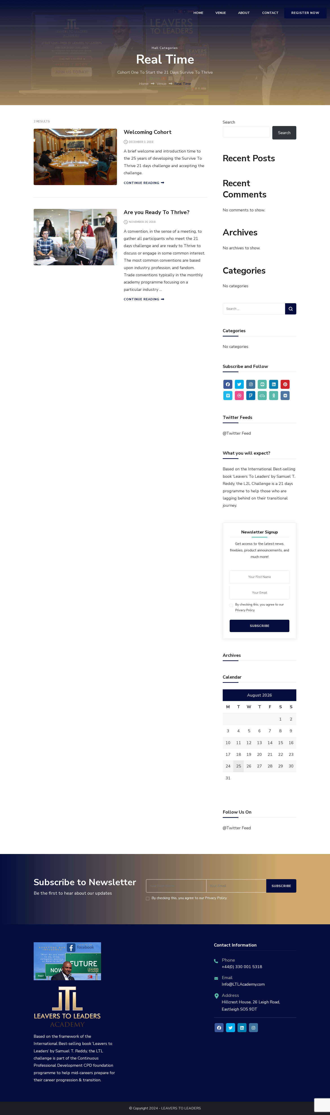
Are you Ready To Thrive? (156, 212)
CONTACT (270, 13)
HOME (198, 13)
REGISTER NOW (305, 13)
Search (229, 122)
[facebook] (227, 384)
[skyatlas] (262, 395)
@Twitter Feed (237, 433)
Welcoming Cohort (148, 132)
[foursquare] (250, 395)
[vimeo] (227, 395)
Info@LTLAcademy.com (243, 984)
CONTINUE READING (141, 183)
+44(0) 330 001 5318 (242, 966)
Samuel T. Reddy (71, 1051)
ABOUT (244, 13)
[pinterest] (285, 384)
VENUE (221, 13)
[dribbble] (239, 395)
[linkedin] (273, 384)
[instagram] (250, 384)
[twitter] (239, 384)
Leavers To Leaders (251, 476)
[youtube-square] (262, 384)
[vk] (285, 395)
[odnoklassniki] (273, 395)
